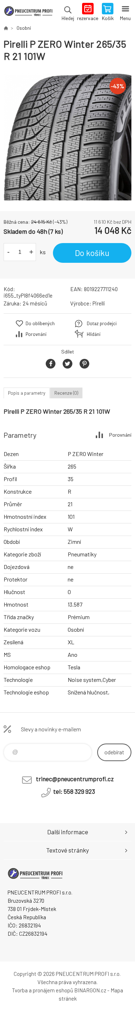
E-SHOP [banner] (28, 12)
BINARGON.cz (90, 990)
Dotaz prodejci (102, 323)
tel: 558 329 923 (74, 791)
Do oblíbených (40, 323)
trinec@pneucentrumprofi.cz (75, 778)
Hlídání (93, 334)
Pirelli (99, 303)
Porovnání (36, 334)
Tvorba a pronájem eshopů (42, 990)
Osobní (24, 28)
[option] (67, 136)
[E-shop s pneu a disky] (6, 28)
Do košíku (92, 253)
